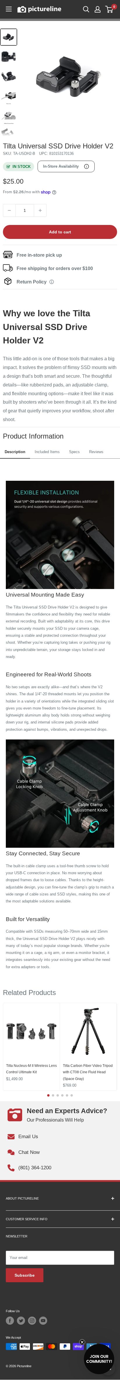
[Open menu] (9, 9)
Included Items (47, 452)
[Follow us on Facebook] (10, 1321)
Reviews (96, 452)
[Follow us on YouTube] (43, 1321)
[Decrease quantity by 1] (9, 210)
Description (15, 452)
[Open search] (86, 9)
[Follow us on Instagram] (32, 1321)
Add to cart (60, 232)
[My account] (97, 9)
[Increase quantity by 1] (40, 210)
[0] (109, 9)
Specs (74, 452)
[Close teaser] (82, 1342)
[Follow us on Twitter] (21, 1321)
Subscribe (25, 1275)
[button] (99, 1359)
